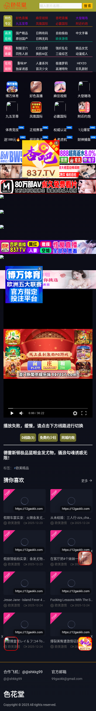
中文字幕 (82, 33)
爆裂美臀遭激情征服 (65, 641)
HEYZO (81, 63)
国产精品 (22, 33)
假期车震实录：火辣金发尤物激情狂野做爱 (34, 517)
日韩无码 (42, 38)
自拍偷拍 (62, 33)
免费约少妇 (48, 437)
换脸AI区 (42, 53)
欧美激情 (62, 38)
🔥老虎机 (60, 139)
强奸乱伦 (62, 48)
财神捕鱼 (84, 139)
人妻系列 (42, 63)
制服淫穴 (22, 48)
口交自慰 (42, 48)
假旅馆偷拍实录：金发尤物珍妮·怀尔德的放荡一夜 (39, 559)
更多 (84, 481)
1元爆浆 (84, 130)
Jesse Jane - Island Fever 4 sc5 (25, 600)
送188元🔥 (12, 139)
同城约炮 (68, 437)
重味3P (22, 63)
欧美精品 (22, 468)
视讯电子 (36, 139)
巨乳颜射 (82, 69)
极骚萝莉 (62, 63)
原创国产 (22, 38)
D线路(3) (28, 437)
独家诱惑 (22, 69)
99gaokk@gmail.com (66, 679)
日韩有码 (42, 33)
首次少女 (42, 69)
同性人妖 (22, 53)
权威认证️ (60, 130)
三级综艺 (62, 53)
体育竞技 (12, 130)
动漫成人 (82, 53)
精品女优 (82, 48)
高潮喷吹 (62, 69)
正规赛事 (36, 130)
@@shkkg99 (12, 679)
